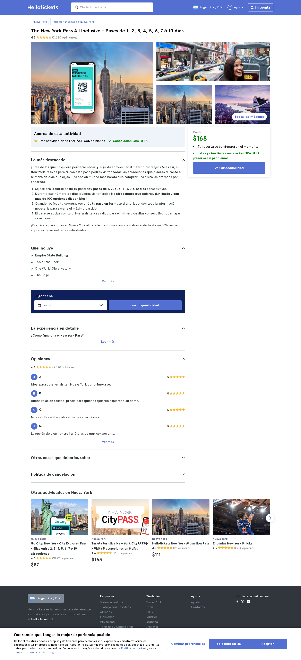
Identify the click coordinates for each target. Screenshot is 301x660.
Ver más (108, 281)
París (149, 612)
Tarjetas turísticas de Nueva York (73, 21)
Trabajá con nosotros (115, 607)
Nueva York (40, 21)
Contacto (198, 607)
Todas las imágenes (249, 117)
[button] (108, 159)
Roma (150, 607)
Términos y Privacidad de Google (35, 652)
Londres (151, 617)
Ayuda (195, 602)
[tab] (108, 159)
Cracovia (152, 627)
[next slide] (270, 518)
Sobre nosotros (111, 602)
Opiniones (107, 617)
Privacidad (107, 622)
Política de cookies (133, 648)
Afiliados (106, 612)
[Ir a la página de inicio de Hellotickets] (43, 7)
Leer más (108, 342)
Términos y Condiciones (117, 627)
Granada (152, 622)
